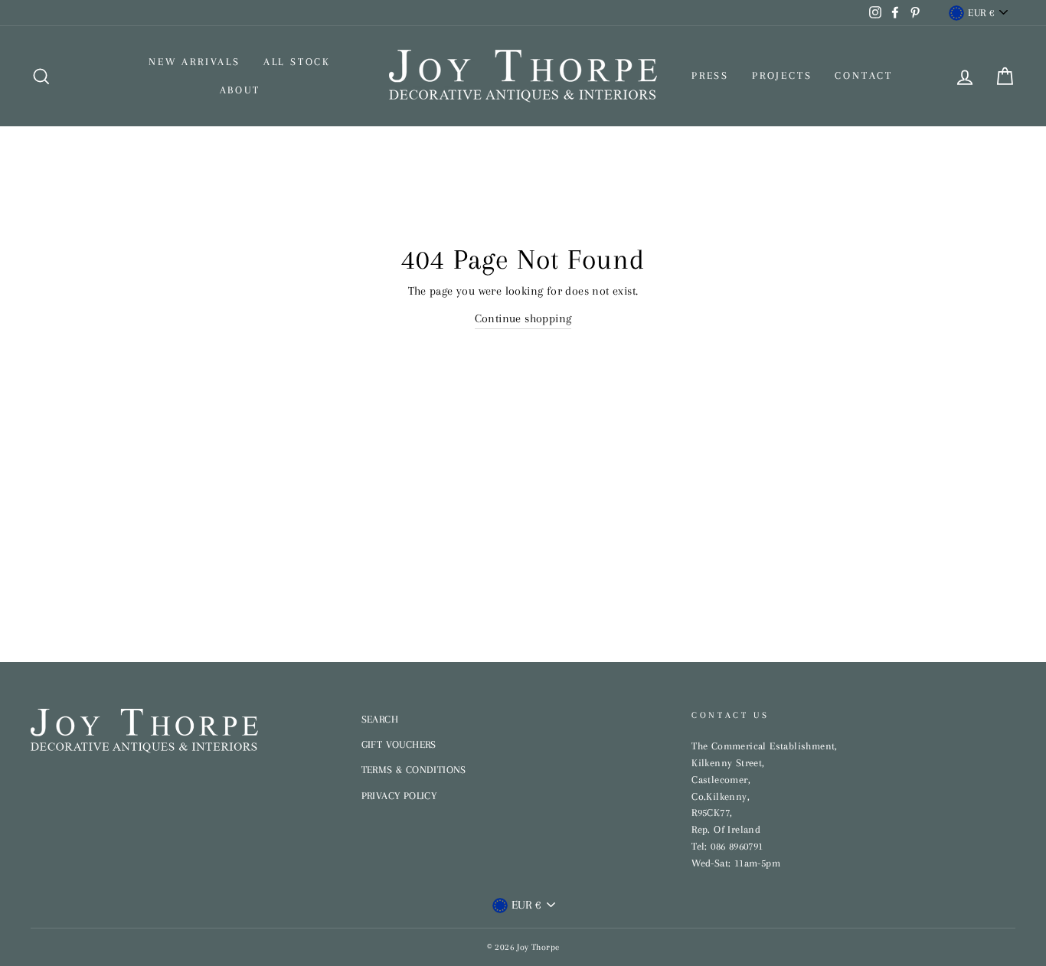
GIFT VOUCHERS (398, 744)
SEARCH (379, 719)
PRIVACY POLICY (399, 795)
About (240, 90)
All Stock (297, 61)
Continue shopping (523, 318)
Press (710, 75)
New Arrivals (194, 61)
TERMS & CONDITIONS (413, 769)
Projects (782, 75)
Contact (864, 75)
